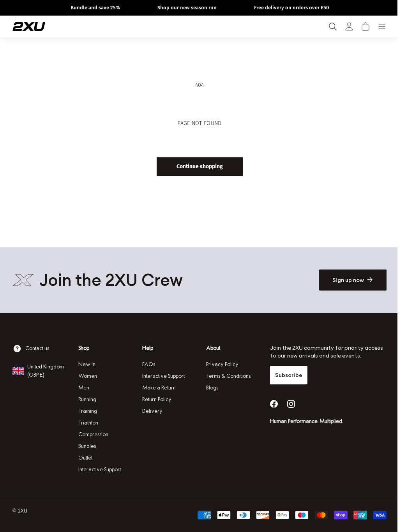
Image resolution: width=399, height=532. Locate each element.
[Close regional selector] (261, 229)
